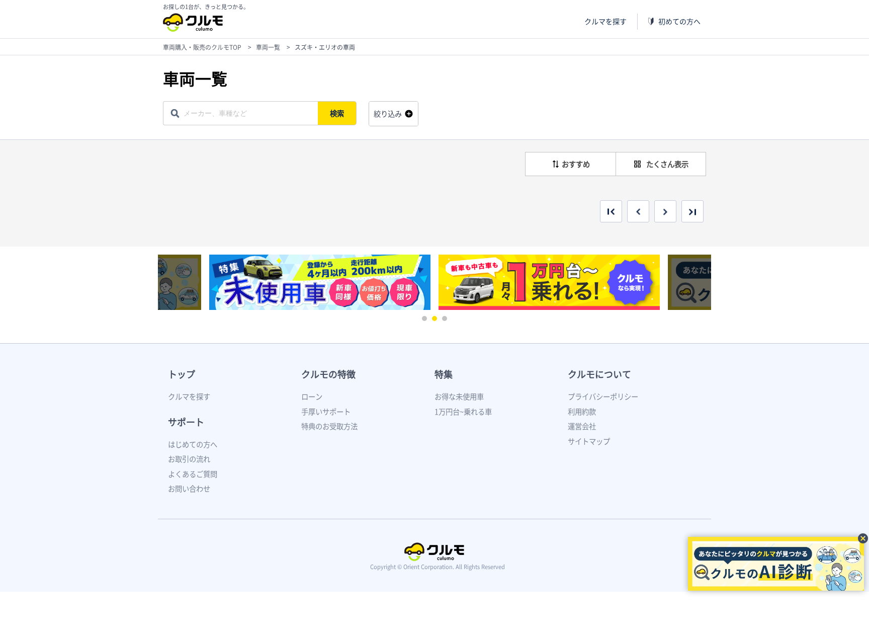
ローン (311, 396)
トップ (181, 374)
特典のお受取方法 (329, 426)
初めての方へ (679, 21)
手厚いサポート (326, 411)
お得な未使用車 (459, 396)
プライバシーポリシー (603, 396)
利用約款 (582, 411)
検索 (337, 113)
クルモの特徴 (328, 374)
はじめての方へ (192, 444)
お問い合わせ (189, 488)
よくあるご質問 (192, 474)
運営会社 (582, 426)
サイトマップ (589, 441)
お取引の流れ (189, 458)
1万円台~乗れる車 (463, 411)
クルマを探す (605, 21)
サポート (186, 422)
